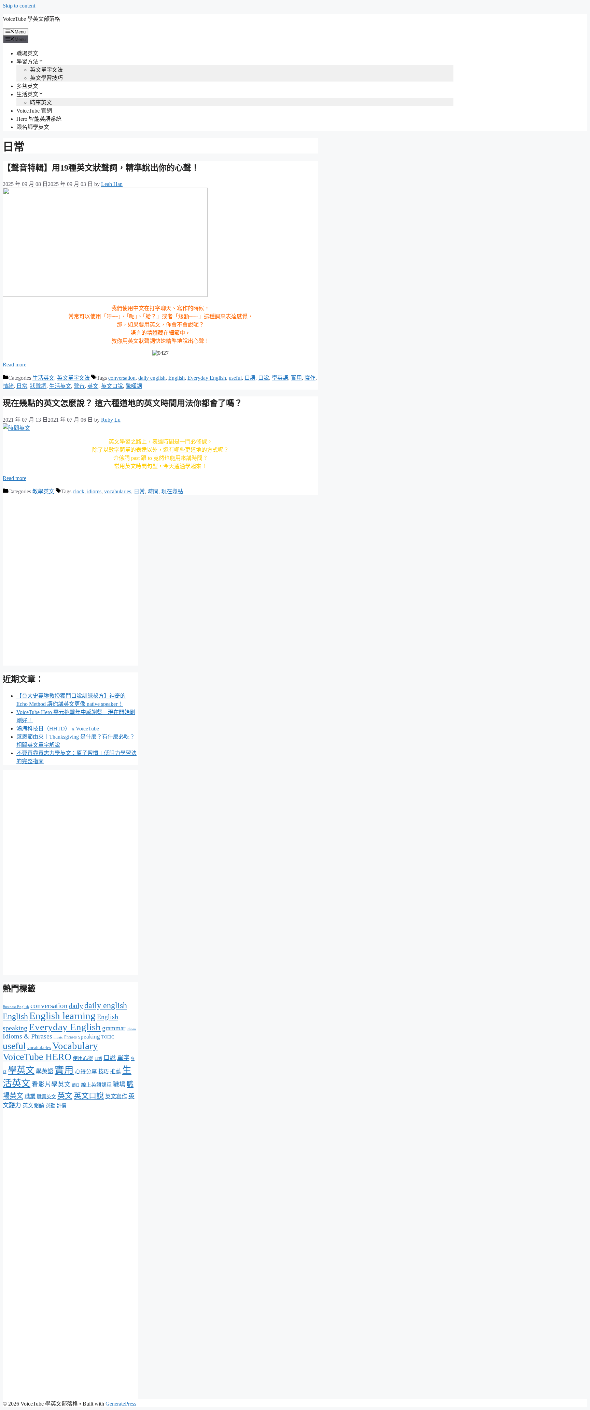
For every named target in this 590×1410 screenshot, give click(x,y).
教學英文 (43, 491)
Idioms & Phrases (27, 1036)
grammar (113, 1028)
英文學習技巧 (46, 78)
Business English (16, 1007)
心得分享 (86, 1071)
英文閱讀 (33, 1105)
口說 (263, 378)
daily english (152, 378)
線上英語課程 (96, 1085)
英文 (92, 386)
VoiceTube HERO (37, 1056)
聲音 (79, 386)
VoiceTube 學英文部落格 (31, 19)
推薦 (115, 1071)
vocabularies (117, 491)
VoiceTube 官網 (34, 111)
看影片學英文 (51, 1084)
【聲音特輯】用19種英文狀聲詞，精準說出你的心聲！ (101, 167)
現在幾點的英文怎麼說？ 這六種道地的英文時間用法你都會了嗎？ (122, 403)
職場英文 (27, 53)
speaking (89, 1036)
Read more (14, 364)
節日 (76, 1085)
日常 (21, 386)
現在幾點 (172, 491)
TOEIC (107, 1037)
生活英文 (27, 94)
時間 (153, 491)
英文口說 (112, 386)
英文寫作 (116, 1096)
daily (76, 1005)
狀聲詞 (38, 386)
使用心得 (83, 1058)
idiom (131, 1029)
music (58, 1037)
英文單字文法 (46, 70)
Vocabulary (75, 1045)
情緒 (8, 386)
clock (78, 491)
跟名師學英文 (32, 127)
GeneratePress (121, 1404)
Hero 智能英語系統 (38, 119)
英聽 (50, 1105)
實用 (296, 378)
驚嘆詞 (134, 386)
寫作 (310, 378)
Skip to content (19, 6)
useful (235, 378)
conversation (122, 378)
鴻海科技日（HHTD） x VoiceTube (57, 728)
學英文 (21, 1070)
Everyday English (206, 378)
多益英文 (27, 86)
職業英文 (46, 1096)
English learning (62, 1015)
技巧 (103, 1071)
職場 (119, 1084)
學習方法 (27, 61)
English (176, 378)
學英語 (280, 378)
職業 (30, 1096)
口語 (249, 378)
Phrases (70, 1037)
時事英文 (41, 102)
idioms (94, 491)
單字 (123, 1058)
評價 (61, 1105)
